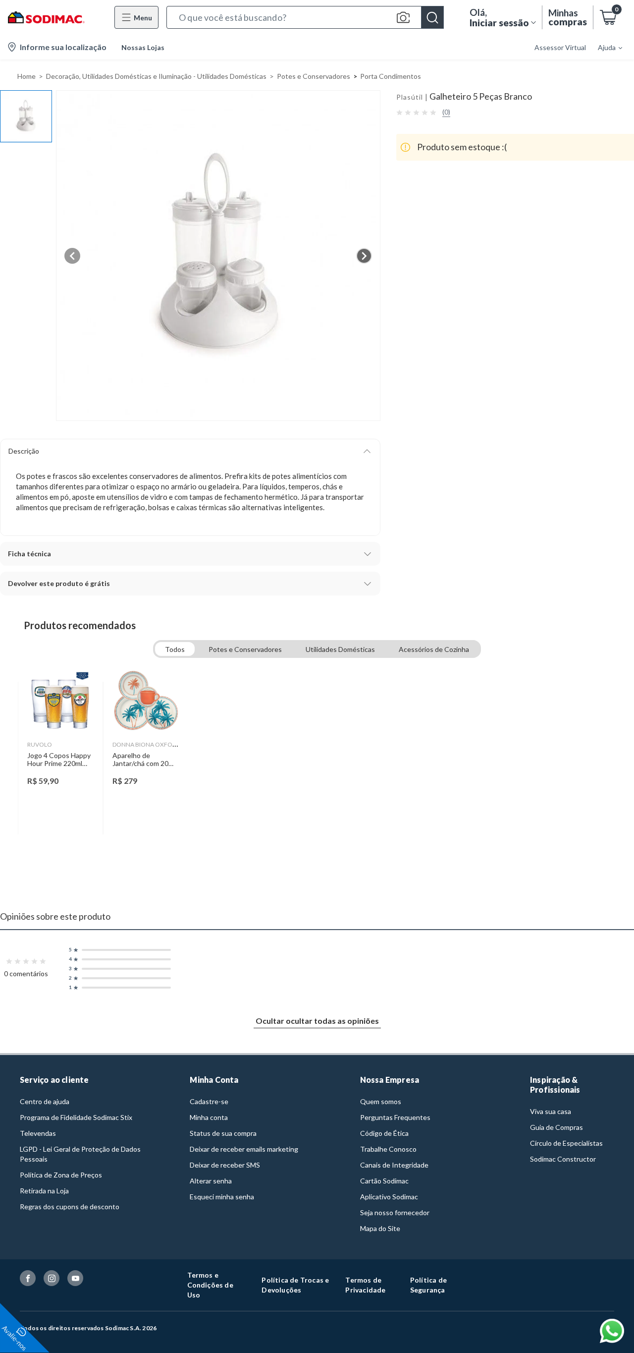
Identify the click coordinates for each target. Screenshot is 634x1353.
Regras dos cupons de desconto (69, 1206)
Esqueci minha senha (222, 1196)
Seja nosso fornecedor (394, 1212)
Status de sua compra (223, 1133)
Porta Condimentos (390, 76)
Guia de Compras (556, 1127)
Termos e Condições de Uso (210, 1285)
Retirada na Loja (44, 1190)
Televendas (38, 1133)
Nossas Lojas (142, 47)
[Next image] (364, 256)
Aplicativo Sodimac (389, 1196)
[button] (305, 17)
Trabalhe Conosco (388, 1149)
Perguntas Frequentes (395, 1117)
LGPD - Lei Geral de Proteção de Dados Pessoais (80, 1154)
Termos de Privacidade (365, 1285)
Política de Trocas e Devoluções (295, 1285)
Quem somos (380, 1101)
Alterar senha (211, 1181)
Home (26, 76)
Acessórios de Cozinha (434, 649)
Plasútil (409, 97)
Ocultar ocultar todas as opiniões (317, 1020)
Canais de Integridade (394, 1165)
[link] (60, 758)
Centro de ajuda (44, 1101)
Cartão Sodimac (384, 1181)
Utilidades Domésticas (340, 649)
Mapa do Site (380, 1228)
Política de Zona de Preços (61, 1175)
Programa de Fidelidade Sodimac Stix (76, 1117)
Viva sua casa (550, 1111)
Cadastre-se (209, 1101)
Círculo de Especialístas (566, 1143)
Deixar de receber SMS (225, 1165)
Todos (175, 649)
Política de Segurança (428, 1285)
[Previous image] (72, 256)
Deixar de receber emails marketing (244, 1149)
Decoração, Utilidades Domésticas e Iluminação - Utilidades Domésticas (156, 76)
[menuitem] (604, 47)
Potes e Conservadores (313, 76)
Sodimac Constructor (563, 1159)
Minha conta (209, 1117)
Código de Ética (384, 1133)
